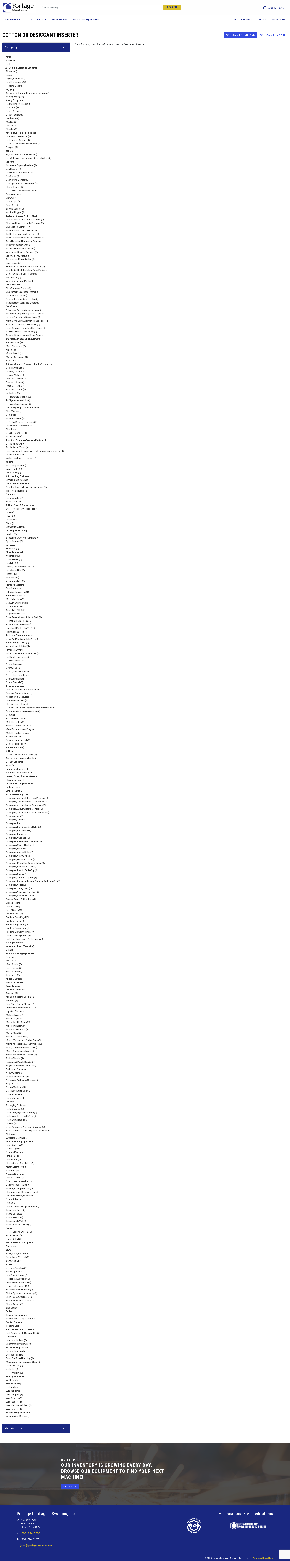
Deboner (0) (11, 957)
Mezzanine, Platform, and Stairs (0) (23, 1362)
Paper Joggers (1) (14, 1149)
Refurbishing (59, 19)
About (262, 19)
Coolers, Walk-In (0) (15, 375)
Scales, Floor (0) (13, 736)
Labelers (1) (12, 1102)
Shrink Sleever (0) (14, 1304)
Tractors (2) (12, 993)
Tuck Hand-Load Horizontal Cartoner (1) (25, 241)
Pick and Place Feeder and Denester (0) (25, 939)
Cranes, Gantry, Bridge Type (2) (21, 899)
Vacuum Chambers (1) (17, 603)
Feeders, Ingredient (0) (17, 924)
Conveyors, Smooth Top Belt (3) (21, 877)
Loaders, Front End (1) (16, 989)
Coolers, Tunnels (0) (15, 371)
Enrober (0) (11, 534)
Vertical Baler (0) (14, 436)
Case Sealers (12, 306)
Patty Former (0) (14, 968)
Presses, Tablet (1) (15, 1177)
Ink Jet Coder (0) (14, 469)
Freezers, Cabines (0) (16, 378)
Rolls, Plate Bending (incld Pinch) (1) (23, 143)
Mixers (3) (11, 350)
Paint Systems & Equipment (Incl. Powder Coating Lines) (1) (35, 451)
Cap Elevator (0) (13, 169)
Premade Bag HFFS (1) (17, 632)
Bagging (9, 89)
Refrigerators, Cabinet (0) (18, 397)
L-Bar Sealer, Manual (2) (17, 1286)
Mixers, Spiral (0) (14, 1033)
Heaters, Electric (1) (15, 86)
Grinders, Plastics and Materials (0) (23, 689)
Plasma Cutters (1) (15, 780)
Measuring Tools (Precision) (19, 946)
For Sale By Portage (240, 34)
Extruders (10, 545)
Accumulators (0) (14, 1073)
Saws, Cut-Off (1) (14, 1261)
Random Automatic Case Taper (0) (23, 324)
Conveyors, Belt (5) (15, 823)
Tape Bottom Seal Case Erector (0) (23, 303)
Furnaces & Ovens (14, 650)
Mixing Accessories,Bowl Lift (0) (21, 1047)
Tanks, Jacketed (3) (15, 1214)
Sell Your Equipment (86, 19)
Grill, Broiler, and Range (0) (18, 657)
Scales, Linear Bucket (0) (18, 740)
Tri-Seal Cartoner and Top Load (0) (22, 234)
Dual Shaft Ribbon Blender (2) (20, 1004)
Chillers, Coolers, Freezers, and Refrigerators (28, 364)
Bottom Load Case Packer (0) (20, 259)
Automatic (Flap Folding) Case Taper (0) (25, 313)
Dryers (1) (11, 75)
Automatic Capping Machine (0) (21, 165)
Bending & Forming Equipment (20, 133)
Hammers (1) (12, 1170)
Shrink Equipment (14, 1271)
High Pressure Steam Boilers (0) (21, 154)
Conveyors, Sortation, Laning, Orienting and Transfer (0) (33, 881)
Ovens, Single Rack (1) (16, 679)
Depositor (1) (12, 107)
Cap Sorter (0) (13, 176)
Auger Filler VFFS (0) (15, 610)
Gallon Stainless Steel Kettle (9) (21, 754)
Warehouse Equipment (16, 1347)
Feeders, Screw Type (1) (18, 928)
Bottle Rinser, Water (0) (17, 447)
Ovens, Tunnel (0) (14, 682)
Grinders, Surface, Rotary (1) (20, 693)
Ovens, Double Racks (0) (17, 671)
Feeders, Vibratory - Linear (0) (20, 932)
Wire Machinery (13, 1384)
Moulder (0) (11, 122)
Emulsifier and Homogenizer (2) (21, 1008)
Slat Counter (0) (13, 501)
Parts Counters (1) (15, 498)
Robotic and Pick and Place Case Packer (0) (27, 270)
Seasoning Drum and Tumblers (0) (22, 538)
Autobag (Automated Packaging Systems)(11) (28, 93)
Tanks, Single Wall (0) (16, 1221)
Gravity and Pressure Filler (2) (20, 566)
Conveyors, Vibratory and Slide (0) (22, 892)
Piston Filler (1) (13, 574)
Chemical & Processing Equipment (22, 339)
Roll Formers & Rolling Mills (19, 1243)
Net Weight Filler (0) (15, 570)
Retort (8, 1228)
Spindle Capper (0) (15, 209)
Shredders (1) (12, 429)
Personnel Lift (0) (14, 1373)
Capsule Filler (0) (14, 559)
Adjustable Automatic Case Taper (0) (24, 310)
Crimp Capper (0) (14, 194)
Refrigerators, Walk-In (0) (18, 400)
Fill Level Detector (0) (16, 718)
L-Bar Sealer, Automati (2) (18, 1282)
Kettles (9, 751)
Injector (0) (11, 961)
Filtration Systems (14, 585)
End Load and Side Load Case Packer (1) (25, 266)
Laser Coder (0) (13, 472)
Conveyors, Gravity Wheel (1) (20, 856)
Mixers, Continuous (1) (17, 357)
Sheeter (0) (11, 129)
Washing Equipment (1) (17, 454)
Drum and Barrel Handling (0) (20, 1358)
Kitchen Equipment (14, 762)
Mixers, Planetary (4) (16, 1026)
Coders (9, 462)
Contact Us (278, 19)
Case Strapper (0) (14, 1094)
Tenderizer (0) (13, 975)
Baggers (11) (12, 1083)
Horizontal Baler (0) (15, 418)
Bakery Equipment (14, 100)
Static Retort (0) (14, 1239)
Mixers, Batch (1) (14, 353)
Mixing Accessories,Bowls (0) (20, 1051)
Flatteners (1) (12, 1246)
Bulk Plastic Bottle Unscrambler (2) (23, 1333)
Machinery (11, 19)
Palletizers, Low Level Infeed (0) (21, 1116)
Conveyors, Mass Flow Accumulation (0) (25, 863)
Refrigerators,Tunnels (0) (18, 404)
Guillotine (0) (12, 519)
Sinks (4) (10, 765)
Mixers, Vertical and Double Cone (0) (23, 1040)
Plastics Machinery (15, 1152)
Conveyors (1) (12, 415)
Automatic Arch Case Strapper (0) (22, 1080)
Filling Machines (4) (15, 1098)
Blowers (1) (11, 71)
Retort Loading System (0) (19, 1232)
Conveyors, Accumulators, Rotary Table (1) (27, 801)
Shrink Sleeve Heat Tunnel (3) (20, 1300)
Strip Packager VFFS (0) (17, 642)
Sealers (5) (11, 1123)
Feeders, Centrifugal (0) (17, 917)
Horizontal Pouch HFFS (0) (18, 624)
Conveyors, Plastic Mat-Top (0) (21, 867)
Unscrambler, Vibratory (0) (18, 1344)
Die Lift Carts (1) (14, 910)
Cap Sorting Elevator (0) (17, 180)
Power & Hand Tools (15, 1167)
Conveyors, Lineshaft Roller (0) (21, 859)
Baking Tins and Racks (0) (18, 104)
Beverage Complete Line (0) (19, 1188)
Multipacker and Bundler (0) (19, 1290)
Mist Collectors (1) (15, 599)
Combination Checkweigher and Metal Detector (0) (30, 707)
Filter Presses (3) (14, 342)
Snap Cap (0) (12, 205)
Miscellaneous (12, 986)
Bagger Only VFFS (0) (16, 613)
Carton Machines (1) (16, 1087)
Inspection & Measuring (17, 697)
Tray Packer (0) (13, 277)
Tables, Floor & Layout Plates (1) (21, 1318)
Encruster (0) (12, 548)
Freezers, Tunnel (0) (15, 386)
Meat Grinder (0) (14, 964)
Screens (9, 1264)
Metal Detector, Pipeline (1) (19, 733)
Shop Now (70, 1486)
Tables (8, 1311)
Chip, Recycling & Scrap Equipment (22, 407)
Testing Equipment (14, 1322)
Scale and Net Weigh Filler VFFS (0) (22, 639)
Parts (28, 19)
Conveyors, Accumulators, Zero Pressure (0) (27, 812)
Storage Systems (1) (16, 942)
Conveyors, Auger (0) (16, 820)
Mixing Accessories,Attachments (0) (24, 1044)
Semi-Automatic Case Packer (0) (22, 274)
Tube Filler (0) (12, 577)
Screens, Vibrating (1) (16, 1268)
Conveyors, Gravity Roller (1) (19, 852)
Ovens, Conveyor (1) (15, 664)
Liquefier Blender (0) (15, 1011)
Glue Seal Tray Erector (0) (18, 136)
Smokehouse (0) (14, 971)
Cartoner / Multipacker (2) (18, 1091)
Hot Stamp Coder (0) (16, 465)
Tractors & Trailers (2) (16, 491)
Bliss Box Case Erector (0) (18, 288)
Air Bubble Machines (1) (17, 1076)
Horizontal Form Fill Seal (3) (19, 621)
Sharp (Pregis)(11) (15, 97)
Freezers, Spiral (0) (15, 382)
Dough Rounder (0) (15, 115)
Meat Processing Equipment (19, 953)
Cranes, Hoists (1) (14, 903)
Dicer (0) (10, 512)
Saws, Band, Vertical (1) (17, 1257)
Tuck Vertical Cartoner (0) (18, 245)
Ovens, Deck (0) (13, 668)
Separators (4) (13, 360)
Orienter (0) (11, 1337)
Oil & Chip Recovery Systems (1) (21, 422)
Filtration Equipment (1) (17, 592)
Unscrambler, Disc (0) (16, 1340)
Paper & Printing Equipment (19, 1141)
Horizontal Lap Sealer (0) (18, 1279)
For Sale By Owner (272, 34)
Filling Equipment (14, 552)
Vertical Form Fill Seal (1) (18, 646)
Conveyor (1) (12, 715)
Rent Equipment (244, 19)
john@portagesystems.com (36, 1545)
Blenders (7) (12, 1000)
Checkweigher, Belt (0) (17, 700)
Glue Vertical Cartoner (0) (18, 227)
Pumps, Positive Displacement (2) (22, 1206)
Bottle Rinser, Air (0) (15, 444)
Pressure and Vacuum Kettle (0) (21, 758)
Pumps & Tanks (13, 1199)
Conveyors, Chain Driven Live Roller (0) (24, 841)
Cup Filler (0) (12, 563)
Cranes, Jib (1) (13, 906)
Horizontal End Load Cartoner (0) (21, 230)
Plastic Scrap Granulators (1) (20, 1163)
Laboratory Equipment (16, 769)
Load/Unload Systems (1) (18, 935)
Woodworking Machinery (17, 1412)
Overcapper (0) (13, 201)
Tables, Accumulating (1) (18, 1315)
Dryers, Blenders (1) (15, 78)
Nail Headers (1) (13, 1387)
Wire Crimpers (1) (14, 1394)
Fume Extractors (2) (16, 595)
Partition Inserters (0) (16, 295)
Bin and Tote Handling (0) (18, 1351)
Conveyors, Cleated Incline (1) (20, 845)
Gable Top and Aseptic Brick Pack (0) (24, 617)
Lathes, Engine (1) (14, 787)
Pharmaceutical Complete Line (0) (22, 1192)
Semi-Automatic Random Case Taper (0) (26, 328)
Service (42, 19)
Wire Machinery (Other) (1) (19, 1405)
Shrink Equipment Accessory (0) (21, 1293)
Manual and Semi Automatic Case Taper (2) (27, 321)
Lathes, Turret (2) (14, 791)
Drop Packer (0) (13, 263)
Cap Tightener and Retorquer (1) (22, 183)
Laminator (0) (12, 118)
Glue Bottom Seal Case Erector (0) (22, 292)
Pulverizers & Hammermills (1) (20, 425)
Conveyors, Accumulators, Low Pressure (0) (27, 798)
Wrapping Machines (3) (17, 1138)
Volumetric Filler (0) (15, 581)
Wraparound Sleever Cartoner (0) (22, 252)
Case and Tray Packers (17, 256)
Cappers (9, 162)
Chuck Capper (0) (14, 187)
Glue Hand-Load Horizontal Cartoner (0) (25, 223)
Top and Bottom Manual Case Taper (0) (25, 335)
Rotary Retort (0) (14, 1235)
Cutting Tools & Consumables (20, 505)
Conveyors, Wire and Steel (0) (20, 895)
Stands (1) (11, 950)
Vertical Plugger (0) (15, 212)
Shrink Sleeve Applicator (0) (19, 1297)
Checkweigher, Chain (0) (17, 704)
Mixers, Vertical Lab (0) (17, 1036)
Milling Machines (13, 979)
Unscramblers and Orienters (19, 1329)
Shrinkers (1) (12, 1134)
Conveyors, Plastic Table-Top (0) (22, 870)
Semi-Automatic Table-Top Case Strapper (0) (28, 1130)
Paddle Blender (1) (15, 1058)
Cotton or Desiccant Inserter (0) (21, 190)
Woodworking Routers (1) (18, 1416)
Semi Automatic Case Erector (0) (22, 299)
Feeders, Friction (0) (15, 921)
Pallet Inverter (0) (14, 1365)
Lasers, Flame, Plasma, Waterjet (21, 776)
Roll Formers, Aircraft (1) (18, 140)
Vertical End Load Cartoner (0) (20, 248)
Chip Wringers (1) (14, 411)
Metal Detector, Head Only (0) (20, 729)
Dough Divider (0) (14, 111)
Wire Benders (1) (14, 1391)
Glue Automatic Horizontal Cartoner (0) (25, 219)
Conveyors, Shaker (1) (16, 874)
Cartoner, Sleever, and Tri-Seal (21, 216)
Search (172, 7)
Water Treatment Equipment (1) (21, 458)
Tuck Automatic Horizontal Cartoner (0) (25, 237)
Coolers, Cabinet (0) (15, 368)
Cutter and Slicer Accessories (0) (22, 509)
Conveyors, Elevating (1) (17, 848)
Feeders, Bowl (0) (14, 914)
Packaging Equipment (16, 1069)
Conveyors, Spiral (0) (16, 885)
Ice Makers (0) (13, 393)
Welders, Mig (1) (13, 1380)
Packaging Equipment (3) (18, 1105)
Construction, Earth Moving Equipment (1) (26, 487)
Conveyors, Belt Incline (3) (18, 830)
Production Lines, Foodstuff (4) (21, 1196)
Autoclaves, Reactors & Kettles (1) (23, 653)
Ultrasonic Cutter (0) (16, 527)
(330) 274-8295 (275, 7)
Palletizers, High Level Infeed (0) (21, 1112)
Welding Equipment (15, 1376)
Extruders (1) (12, 1156)
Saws (8, 1250)
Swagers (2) (12, 147)
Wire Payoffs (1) (14, 1409)
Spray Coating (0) (14, 541)
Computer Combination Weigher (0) (23, 711)
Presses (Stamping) (15, 1174)
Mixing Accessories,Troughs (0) (21, 1055)
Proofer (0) (11, 125)
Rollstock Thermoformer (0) (19, 635)
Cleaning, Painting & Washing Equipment (25, 440)
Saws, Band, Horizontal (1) (18, 1253)
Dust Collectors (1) (15, 588)
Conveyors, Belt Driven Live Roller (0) (23, 827)
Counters (10, 494)
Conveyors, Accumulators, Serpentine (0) (26, 805)
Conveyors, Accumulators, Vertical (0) (24, 809)
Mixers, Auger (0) (14, 1018)
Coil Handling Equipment (17, 476)
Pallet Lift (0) (12, 1369)
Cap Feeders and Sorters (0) (19, 172)
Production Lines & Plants (18, 1181)
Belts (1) (10, 64)
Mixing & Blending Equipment (20, 997)
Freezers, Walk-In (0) (16, 389)
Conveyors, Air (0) (14, 816)
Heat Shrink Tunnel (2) (16, 1275)
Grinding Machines (14, 686)
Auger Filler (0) (13, 556)
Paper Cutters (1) (14, 1145)
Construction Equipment (17, 483)
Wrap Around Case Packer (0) (20, 281)
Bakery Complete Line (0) (18, 1185)
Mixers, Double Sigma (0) (18, 1022)
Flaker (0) (10, 516)
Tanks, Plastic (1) (14, 1217)
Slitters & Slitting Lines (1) (18, 480)
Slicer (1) (10, 523)
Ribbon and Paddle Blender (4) (20, 1062)
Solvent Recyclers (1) (16, 433)
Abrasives (10, 60)
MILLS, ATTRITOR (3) (16, 982)
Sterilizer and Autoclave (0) (19, 773)
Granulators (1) (13, 1159)
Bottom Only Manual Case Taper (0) (23, 317)
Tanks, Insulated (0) (15, 1210)
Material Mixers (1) (15, 1015)
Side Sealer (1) (13, 1308)
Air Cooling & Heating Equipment (21, 68)
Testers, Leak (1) (14, 1326)
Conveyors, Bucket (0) (16, 834)
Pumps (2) (11, 1203)
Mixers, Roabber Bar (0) (17, 1029)
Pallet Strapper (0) (15, 1109)
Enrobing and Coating (16, 530)
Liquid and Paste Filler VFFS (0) (20, 628)
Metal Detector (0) (15, 722)
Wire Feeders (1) (14, 1402)
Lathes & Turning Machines (19, 783)
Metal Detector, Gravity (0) (19, 726)
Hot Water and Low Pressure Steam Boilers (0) (28, 158)
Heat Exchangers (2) (16, 82)
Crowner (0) (11, 198)
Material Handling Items (17, 794)
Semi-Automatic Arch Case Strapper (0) (25, 1127)
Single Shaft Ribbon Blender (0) (21, 1065)
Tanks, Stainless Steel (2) (18, 1224)
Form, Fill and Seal (14, 606)
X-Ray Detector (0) (15, 747)
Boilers (9, 151)
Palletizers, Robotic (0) (17, 1120)
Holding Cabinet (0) (15, 660)
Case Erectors (12, 284)
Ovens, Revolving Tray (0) (18, 675)
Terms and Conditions (263, 1558)
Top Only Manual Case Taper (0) (21, 331)
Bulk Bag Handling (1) (16, 1355)
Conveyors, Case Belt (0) (18, 838)
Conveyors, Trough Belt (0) (19, 888)
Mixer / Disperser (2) (16, 346)
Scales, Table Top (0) (16, 744)
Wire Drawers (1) (14, 1398)
